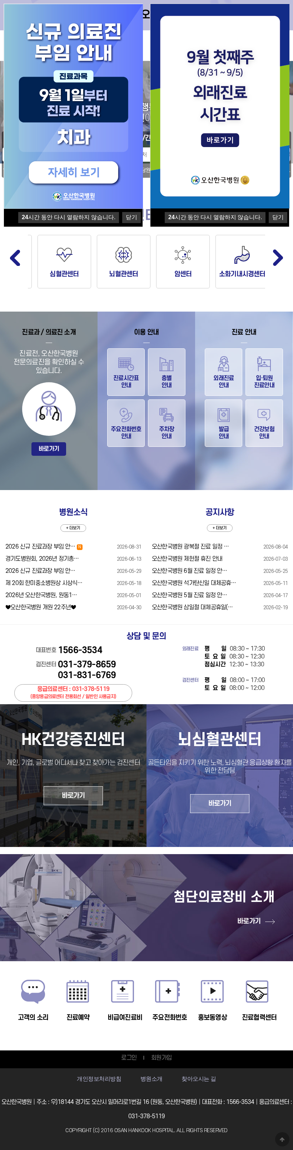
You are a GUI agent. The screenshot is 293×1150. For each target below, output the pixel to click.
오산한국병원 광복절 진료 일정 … (190, 547)
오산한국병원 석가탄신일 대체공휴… (194, 583)
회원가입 (161, 1058)
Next (278, 257)
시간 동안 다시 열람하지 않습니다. (215, 217)
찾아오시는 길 (199, 1079)
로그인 (129, 1058)
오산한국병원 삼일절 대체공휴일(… (192, 607)
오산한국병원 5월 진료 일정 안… (189, 595)
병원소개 (151, 1079)
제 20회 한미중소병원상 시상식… (44, 583)
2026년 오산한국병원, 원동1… (41, 595)
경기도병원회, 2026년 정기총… (42, 559)
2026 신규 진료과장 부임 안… (43, 547)
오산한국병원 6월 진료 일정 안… (189, 571)
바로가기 (49, 449)
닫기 (278, 217)
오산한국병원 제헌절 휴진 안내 (187, 559)
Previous (15, 257)
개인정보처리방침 (99, 1079)
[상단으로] (282, 1139)
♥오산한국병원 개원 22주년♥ (40, 607)
